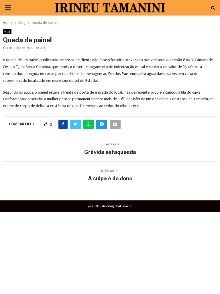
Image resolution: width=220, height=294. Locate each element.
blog (7, 31)
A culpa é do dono (110, 178)
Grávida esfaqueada (110, 152)
